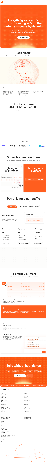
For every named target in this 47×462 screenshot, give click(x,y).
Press (25, 397)
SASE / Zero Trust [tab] (23, 206)
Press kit (26, 399)
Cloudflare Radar (4, 418)
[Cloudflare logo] (2, 2)
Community (26, 420)
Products (9, 2)
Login (34, 2)
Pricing (27, 2)
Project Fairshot (4, 410)
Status (2, 421)
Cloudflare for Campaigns (6, 408)
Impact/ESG (3, 411)
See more (42, 227)
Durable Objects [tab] (10, 254)
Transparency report (28, 411)
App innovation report (5, 417)
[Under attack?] (31, 2)
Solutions (15, 2)
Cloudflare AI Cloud (5, 431)
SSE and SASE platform (6, 430)
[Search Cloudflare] (45, 2)
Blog (2, 425)
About (25, 393)
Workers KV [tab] (16, 254)
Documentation (27, 417)
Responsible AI (27, 410)
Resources (21, 2)
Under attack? (4, 400)
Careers (26, 395)
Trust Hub (26, 407)
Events (2, 424)
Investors (26, 396)
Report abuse (27, 413)
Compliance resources (28, 406)
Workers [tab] (4, 254)
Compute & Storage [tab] (34, 206)
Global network (27, 400)
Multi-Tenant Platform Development (8, 435)
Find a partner (3, 397)
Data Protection (27, 408)
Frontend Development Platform (7, 434)
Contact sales (40, 2)
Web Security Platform (5, 436)
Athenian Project (4, 407)
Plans (2, 393)
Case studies (3, 420)
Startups (2, 399)
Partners (2, 396)
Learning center (27, 418)
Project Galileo (4, 406)
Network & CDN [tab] (13, 206)
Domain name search (5, 401)
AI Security (3, 432)
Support (2, 422)
